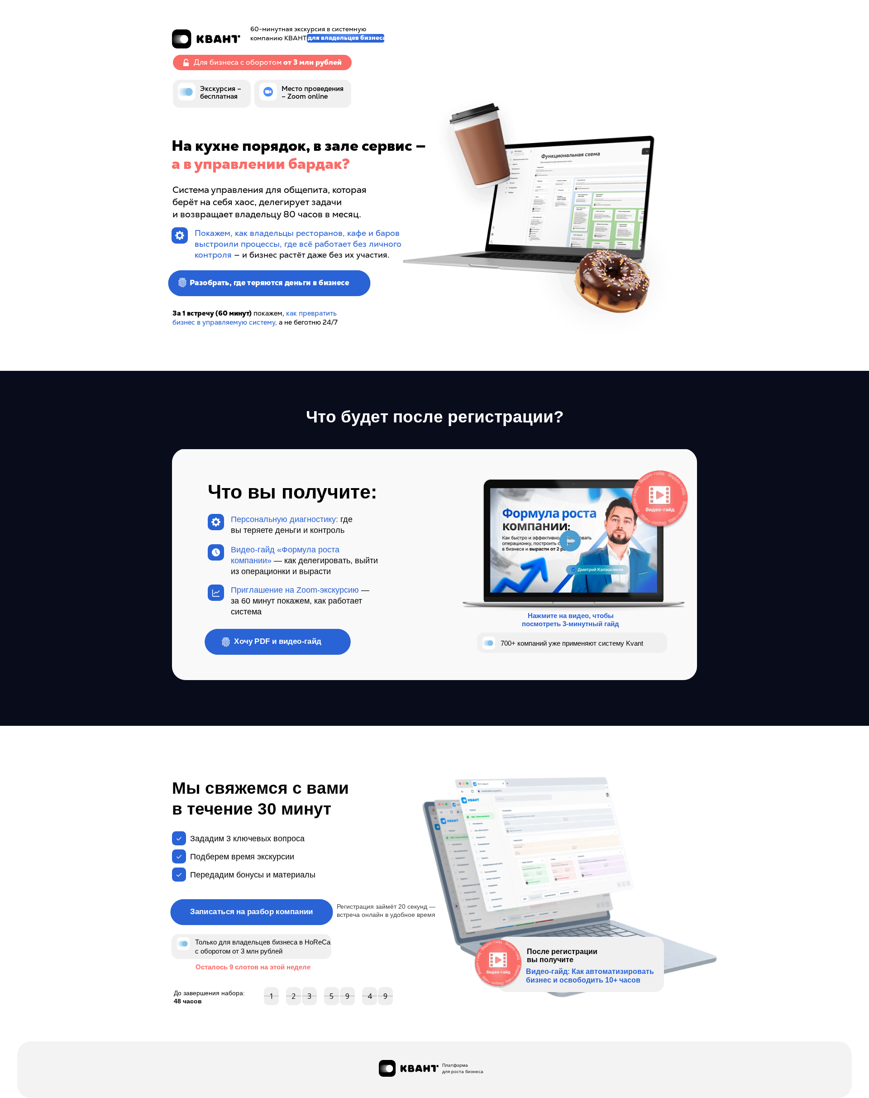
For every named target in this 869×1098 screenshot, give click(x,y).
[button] (186, 62)
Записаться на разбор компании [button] (251, 912)
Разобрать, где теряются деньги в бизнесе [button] (269, 283)
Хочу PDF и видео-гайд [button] (277, 642)
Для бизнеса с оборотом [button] (268, 62)
